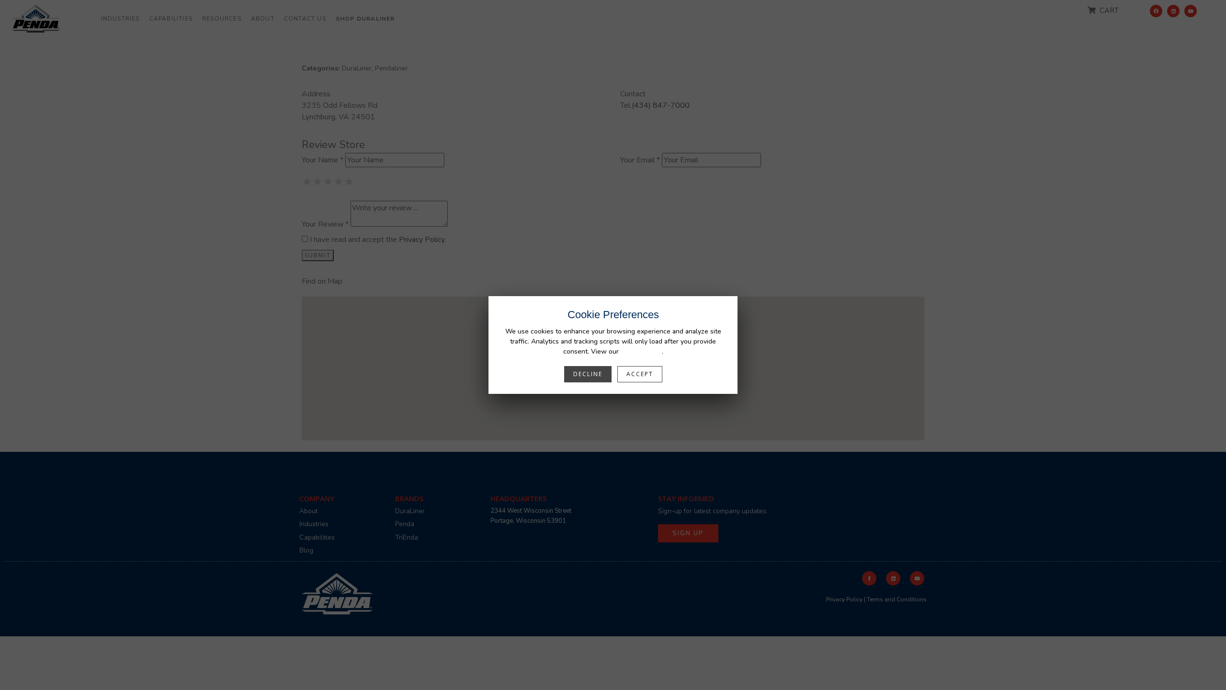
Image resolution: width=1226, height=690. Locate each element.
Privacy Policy (641, 351)
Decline (587, 374)
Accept (639, 374)
